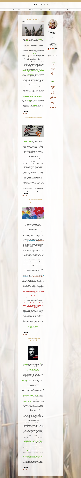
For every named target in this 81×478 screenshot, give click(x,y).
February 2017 (52, 75)
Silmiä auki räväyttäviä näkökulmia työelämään (33, 340)
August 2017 (53, 68)
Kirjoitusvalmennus (43, 9)
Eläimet (53, 87)
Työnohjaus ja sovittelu (23, 9)
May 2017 (53, 72)
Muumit (52, 102)
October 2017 (52, 65)
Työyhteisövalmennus (33, 9)
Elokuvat (52, 90)
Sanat (53, 104)
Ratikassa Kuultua (53, 103)
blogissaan (32, 312)
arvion (31, 150)
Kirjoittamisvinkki (53, 97)
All (52, 83)
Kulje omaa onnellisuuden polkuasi (33, 201)
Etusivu (14, 9)
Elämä (53, 88)
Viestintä (52, 106)
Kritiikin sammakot (33, 19)
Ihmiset (53, 92)
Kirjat (53, 96)
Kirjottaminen (52, 98)
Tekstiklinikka (51, 9)
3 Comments (41, 21)
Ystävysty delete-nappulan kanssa (33, 119)
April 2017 (53, 73)
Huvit (53, 91)
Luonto (53, 101)
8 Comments (41, 343)
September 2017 (53, 67)
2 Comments (41, 122)
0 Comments (41, 204)
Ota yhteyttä (59, 9)
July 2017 (52, 69)
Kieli (53, 94)
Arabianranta (53, 85)
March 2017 (53, 74)
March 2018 (53, 64)
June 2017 (53, 70)
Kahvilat (52, 93)
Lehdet (53, 99)
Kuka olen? (66, 9)
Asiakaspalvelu (52, 86)
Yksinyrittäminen (53, 107)
